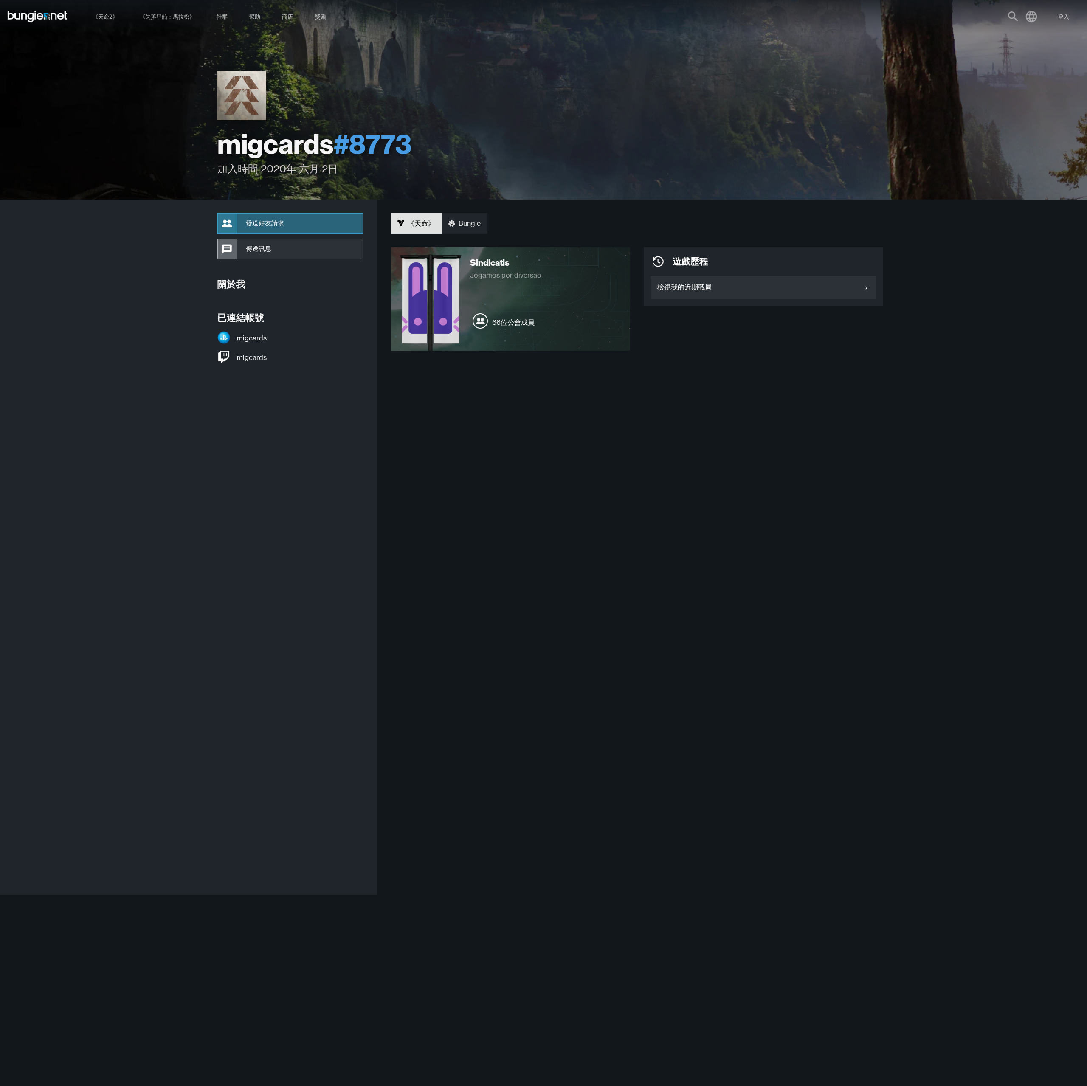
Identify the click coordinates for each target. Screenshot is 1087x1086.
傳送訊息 (258, 248)
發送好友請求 (265, 223)
